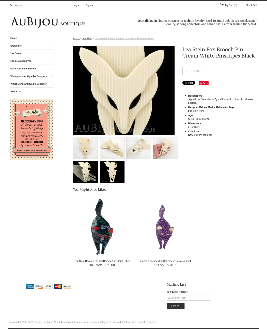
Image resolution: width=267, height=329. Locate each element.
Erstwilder (31, 45)
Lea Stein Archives (31, 61)
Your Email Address (177, 291)
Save (205, 83)
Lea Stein (31, 53)
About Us (15, 91)
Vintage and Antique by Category (31, 76)
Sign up (90, 5)
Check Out (251, 5)
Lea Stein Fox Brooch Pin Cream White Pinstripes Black (124, 38)
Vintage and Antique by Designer (31, 83)
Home (13, 38)
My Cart (231, 5)
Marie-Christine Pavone (31, 68)
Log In (76, 5)
